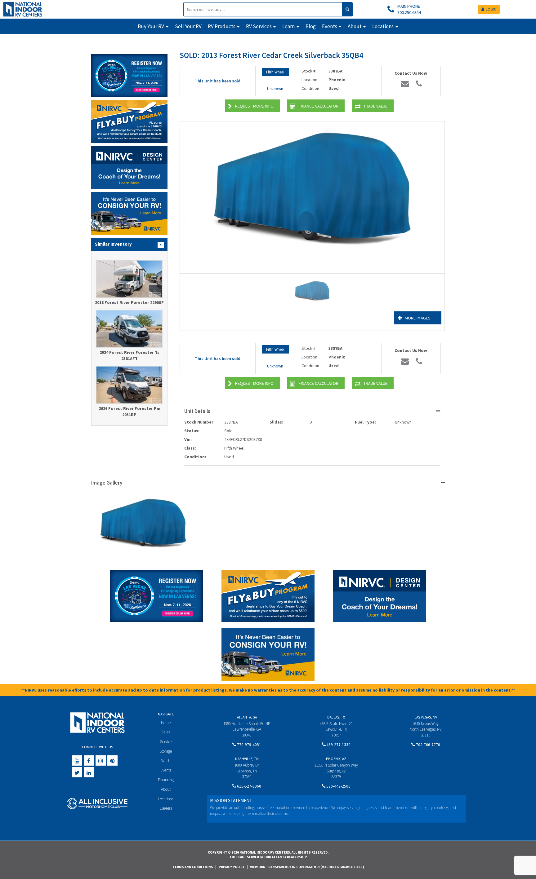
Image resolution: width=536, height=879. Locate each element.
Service (166, 741)
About (166, 789)
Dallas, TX (336, 717)
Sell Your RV (188, 26)
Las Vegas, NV (425, 717)
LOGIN (491, 9)
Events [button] (329, 26)
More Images (418, 318)
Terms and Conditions (192, 867)
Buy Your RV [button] (151, 26)
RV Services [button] (259, 26)
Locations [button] (383, 26)
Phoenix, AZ (336, 758)
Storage (165, 751)
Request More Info (254, 106)
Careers (165, 808)
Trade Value (375, 106)
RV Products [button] (221, 26)
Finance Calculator (318, 106)
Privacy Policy (231, 867)
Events (165, 770)
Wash (165, 760)
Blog (311, 26)
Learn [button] (288, 26)
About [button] (355, 26)
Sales (165, 732)
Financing (166, 779)
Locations (165, 799)
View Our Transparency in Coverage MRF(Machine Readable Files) (307, 867)
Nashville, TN (247, 758)
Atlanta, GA (247, 717)
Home (166, 722)
